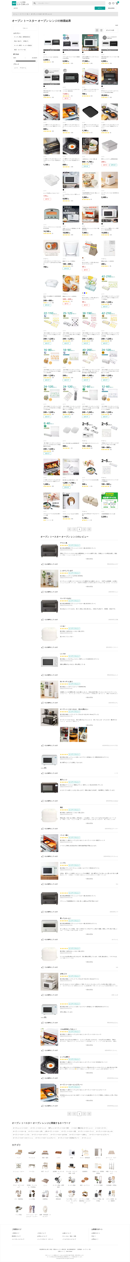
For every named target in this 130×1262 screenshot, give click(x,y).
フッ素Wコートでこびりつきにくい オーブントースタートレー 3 (90, 90)
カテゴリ (16, 8)
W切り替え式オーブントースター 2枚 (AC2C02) (52, 91)
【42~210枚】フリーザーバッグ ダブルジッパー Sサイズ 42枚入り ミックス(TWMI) (110, 334)
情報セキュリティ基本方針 (59, 1249)
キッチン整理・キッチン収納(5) (23, 45)
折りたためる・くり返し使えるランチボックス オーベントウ (90, 298)
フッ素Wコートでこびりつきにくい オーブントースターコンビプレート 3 (71, 126)
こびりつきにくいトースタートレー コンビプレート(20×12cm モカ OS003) (52, 262)
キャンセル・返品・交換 (69, 1236)
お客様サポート (96, 1233)
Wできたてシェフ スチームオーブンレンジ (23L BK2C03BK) (110, 91)
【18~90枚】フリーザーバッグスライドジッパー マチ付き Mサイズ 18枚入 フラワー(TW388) (71, 371)
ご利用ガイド (15, 1233)
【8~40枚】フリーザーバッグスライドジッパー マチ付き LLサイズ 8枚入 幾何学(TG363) (52, 444)
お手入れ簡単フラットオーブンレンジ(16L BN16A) (90, 57)
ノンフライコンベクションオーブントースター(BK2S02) (71, 90)
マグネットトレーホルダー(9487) (71, 514)
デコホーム (23, 68)
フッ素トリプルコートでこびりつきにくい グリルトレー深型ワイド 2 (51, 480)
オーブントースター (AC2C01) (50, 57)
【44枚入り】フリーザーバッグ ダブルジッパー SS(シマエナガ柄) (110, 443)
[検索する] (34, 3)
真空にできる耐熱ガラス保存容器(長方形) (52, 297)
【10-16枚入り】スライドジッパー (90, 443)
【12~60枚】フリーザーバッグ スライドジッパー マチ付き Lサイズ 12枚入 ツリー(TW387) (110, 408)
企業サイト (60, 1251)
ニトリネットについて (18, 1239)
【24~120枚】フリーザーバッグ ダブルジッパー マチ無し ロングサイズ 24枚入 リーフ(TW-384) (71, 408)
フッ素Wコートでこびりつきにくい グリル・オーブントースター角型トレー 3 (90, 126)
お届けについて (66, 1233)
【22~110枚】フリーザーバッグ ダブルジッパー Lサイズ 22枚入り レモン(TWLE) (52, 334)
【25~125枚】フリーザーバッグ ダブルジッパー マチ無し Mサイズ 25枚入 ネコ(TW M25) (71, 334)
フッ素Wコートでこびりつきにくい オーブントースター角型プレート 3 (51, 125)
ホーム (15, 14)
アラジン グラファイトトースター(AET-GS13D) (52, 227)
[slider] (15, 61)
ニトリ (16, 68)
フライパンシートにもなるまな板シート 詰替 (51, 514)
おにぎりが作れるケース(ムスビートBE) (90, 514)
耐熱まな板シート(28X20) (107, 261)
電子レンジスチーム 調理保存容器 (109, 159)
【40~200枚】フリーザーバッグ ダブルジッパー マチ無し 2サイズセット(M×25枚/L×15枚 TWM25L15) (91, 371)
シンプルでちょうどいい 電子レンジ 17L (71, 195)
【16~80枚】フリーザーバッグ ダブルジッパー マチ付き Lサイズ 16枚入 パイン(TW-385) (52, 371)
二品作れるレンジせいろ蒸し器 (89, 159)
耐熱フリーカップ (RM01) (69, 261)
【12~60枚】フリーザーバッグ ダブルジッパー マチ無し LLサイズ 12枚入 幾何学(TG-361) (90, 408)
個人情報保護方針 (71, 1249)
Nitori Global (69, 1251)
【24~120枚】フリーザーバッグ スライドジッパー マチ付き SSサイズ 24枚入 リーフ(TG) (110, 371)
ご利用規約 (79, 1249)
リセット (25, 28)
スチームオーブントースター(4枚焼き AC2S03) (71, 57)
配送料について (16, 1236)
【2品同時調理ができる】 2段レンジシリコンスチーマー (90, 193)
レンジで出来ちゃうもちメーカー (51, 193)
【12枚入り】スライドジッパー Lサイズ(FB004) (109, 480)
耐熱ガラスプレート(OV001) (69, 296)
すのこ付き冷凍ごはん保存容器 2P (71, 443)
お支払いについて (42, 1236)
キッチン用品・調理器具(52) (22, 37)
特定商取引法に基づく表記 (46, 1249)
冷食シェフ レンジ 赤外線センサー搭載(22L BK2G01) (71, 229)
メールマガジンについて (69, 1239)
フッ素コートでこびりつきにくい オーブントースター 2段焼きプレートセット (110, 126)
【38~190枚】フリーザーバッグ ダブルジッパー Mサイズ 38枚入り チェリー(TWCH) (91, 334)
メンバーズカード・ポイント (45, 1239)
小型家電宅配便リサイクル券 (108, 514)
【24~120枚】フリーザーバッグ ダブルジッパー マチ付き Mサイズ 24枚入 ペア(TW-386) (52, 408)
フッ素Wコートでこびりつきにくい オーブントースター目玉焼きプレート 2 (71, 160)
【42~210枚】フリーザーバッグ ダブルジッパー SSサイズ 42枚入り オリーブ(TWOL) (110, 298)
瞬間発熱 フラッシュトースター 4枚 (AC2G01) (90, 229)
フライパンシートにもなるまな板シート (90, 480)
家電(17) (25, 41)
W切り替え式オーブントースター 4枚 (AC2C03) (110, 57)
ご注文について (41, 1233)
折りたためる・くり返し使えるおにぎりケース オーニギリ (90, 263)
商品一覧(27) (17, 41)
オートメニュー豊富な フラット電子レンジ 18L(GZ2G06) (110, 229)
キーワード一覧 (24, 14)
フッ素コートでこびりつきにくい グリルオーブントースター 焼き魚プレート (52, 160)
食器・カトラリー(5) (20, 49)
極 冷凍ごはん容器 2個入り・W (70, 480)
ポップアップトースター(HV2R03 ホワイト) (110, 193)
